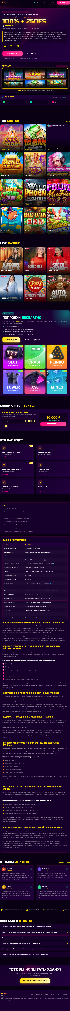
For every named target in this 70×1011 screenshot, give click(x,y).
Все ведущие (63, 244)
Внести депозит (53, 424)
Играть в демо (11, 340)
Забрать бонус (11, 54)
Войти (52, 3)
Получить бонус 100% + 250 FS (35, 981)
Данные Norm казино (10, 508)
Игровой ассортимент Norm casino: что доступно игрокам (20, 525)
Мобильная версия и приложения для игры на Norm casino (20, 528)
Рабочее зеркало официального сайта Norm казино (18, 531)
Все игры (65, 121)
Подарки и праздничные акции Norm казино (16, 521)
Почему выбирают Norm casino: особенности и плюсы (19, 512)
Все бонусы (31, 54)
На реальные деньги (32, 340)
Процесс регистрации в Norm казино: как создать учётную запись (22, 515)
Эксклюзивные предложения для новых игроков (17, 518)
